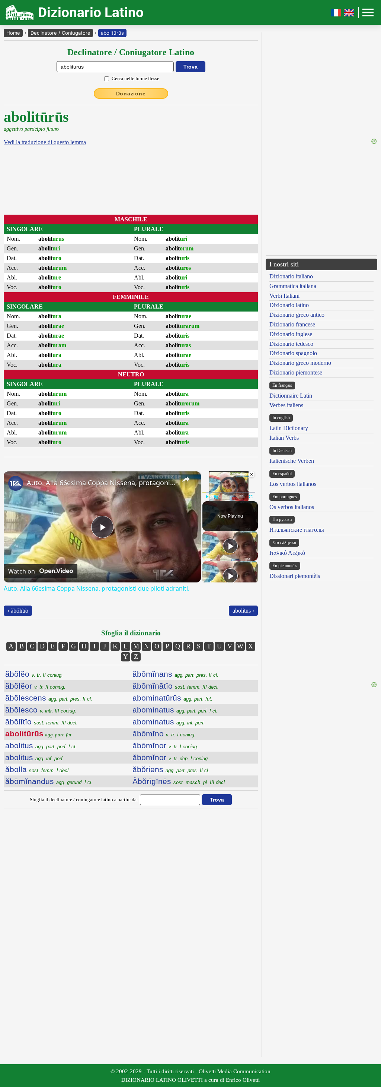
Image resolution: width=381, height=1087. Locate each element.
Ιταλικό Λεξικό (287, 553)
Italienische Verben (291, 461)
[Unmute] (215, 496)
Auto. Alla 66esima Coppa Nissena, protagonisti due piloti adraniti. (101, 482)
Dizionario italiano (291, 276)
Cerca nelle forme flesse (135, 78)
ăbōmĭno (164, 733)
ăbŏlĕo (34, 674)
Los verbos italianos (292, 484)
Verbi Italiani (284, 296)
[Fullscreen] (250, 496)
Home (13, 33)
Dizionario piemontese (295, 372)
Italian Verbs (284, 438)
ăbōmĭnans (175, 674)
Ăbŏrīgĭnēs (179, 781)
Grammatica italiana (292, 286)
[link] (15, 483)
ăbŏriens (170, 769)
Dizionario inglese (290, 334)
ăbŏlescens (48, 697)
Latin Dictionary (288, 428)
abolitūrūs (112, 33)
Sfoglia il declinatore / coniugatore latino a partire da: (84, 799)
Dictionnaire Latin (290, 395)
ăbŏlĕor (35, 686)
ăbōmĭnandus (49, 781)
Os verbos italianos (291, 507)
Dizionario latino (289, 305)
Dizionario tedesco (291, 344)
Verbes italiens (286, 405)
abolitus (41, 745)
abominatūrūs (172, 697)
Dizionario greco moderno (300, 363)
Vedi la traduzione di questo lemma (45, 142)
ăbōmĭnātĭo (175, 686)
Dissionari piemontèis (294, 576)
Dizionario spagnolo (293, 353)
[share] (186, 479)
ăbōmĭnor (165, 745)
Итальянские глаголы (296, 530)
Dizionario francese (292, 324)
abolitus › (243, 610)
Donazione (131, 94)
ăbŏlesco (40, 709)
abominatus (175, 709)
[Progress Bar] (228, 492)
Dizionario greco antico (296, 315)
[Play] (206, 496)
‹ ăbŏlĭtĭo (17, 610)
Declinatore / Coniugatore (60, 33)
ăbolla (37, 769)
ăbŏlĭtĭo (41, 721)
